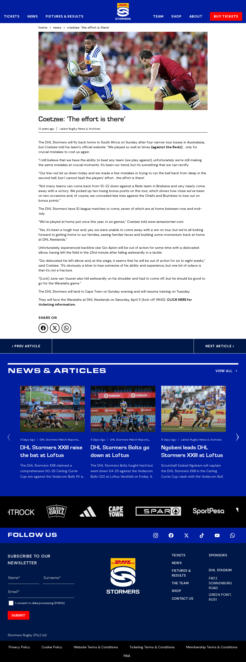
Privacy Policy (19, 647)
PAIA (126, 656)
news (57, 27)
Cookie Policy (52, 647)
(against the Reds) (167, 147)
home (42, 27)
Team (158, 16)
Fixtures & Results (65, 16)
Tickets (12, 16)
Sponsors (218, 555)
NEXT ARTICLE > (219, 346)
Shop (176, 16)
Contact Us (182, 598)
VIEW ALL (224, 371)
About (196, 16)
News (32, 16)
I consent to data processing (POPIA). (40, 603)
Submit (18, 615)
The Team (180, 583)
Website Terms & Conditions (96, 647)
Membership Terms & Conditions (211, 647)
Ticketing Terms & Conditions (152, 647)
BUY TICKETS (226, 16)
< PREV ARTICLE (26, 346)
